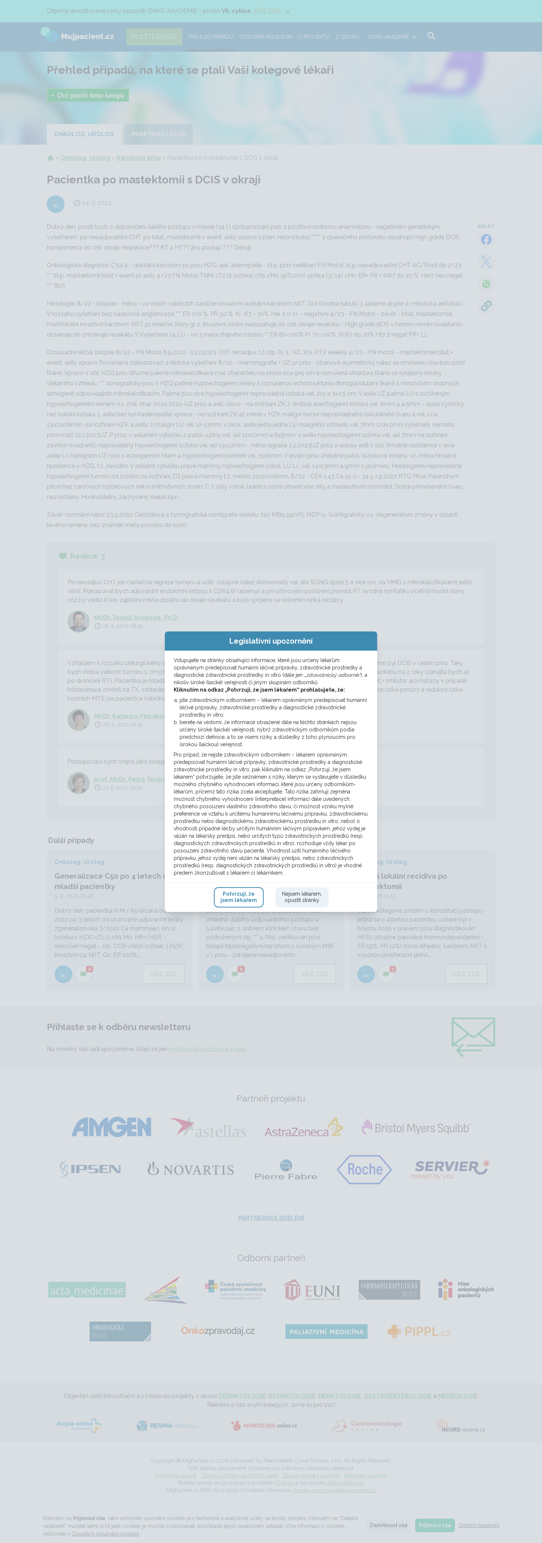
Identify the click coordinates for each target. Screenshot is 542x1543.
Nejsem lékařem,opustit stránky (302, 897)
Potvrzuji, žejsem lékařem (238, 897)
